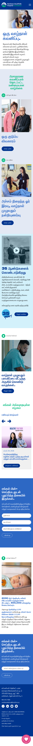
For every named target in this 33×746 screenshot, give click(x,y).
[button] (29, 5)
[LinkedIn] (7, 706)
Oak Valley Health (6, 723)
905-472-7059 (6, 700)
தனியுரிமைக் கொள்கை (8, 721)
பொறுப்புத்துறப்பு (6, 718)
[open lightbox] (16, 250)
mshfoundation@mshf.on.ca (10, 702)
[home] (11, 4)
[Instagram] (16, 706)
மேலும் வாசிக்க (21, 314)
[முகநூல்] (3, 706)
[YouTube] (11, 706)
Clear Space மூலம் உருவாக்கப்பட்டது (11, 726)
